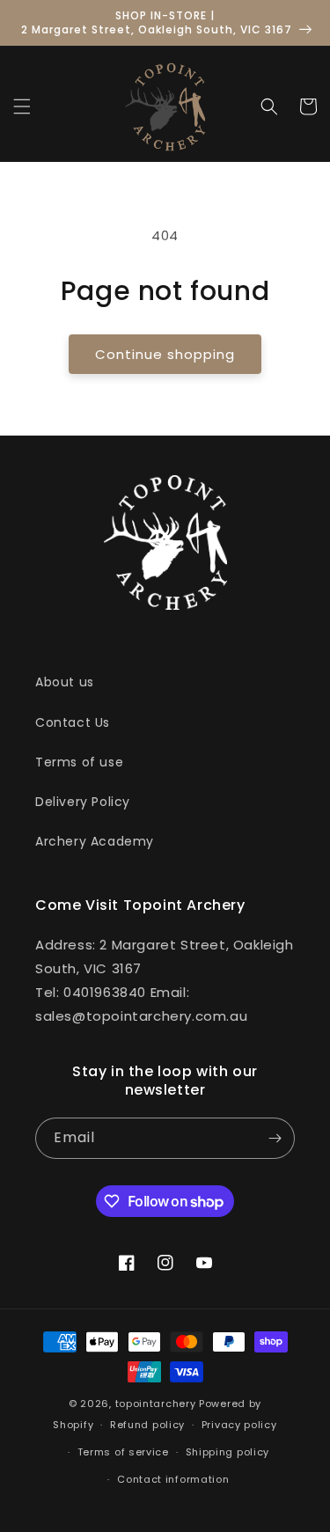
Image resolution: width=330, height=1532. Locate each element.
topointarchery (155, 1403)
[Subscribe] (274, 1138)
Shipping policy (228, 1452)
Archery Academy (94, 841)
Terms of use (79, 762)
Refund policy (147, 1425)
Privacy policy (239, 1425)
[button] (22, 106)
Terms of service (123, 1452)
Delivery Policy (82, 801)
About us (64, 682)
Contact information (173, 1479)
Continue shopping (165, 354)
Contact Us (72, 722)
